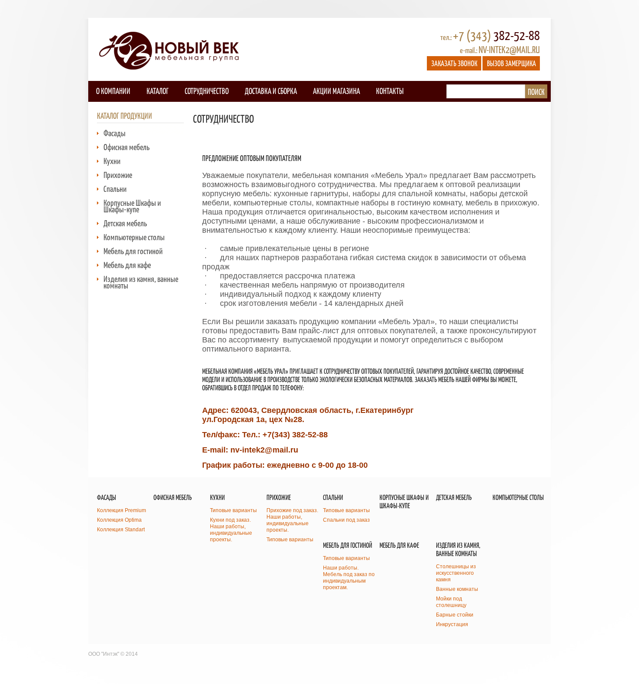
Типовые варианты (233, 510)
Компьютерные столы (134, 237)
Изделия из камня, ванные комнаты (140, 281)
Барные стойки (454, 615)
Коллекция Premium (121, 510)
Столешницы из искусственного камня (456, 573)
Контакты (389, 91)
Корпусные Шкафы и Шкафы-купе (132, 205)
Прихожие (117, 174)
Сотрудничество (207, 91)
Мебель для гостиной (133, 251)
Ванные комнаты (457, 589)
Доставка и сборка (271, 91)
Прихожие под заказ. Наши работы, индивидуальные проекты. (292, 520)
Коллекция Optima (119, 520)
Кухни (111, 161)
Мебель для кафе (127, 265)
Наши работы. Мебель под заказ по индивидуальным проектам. (349, 577)
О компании (113, 91)
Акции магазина (336, 91)
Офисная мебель (126, 147)
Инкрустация (452, 624)
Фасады (114, 133)
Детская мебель (125, 223)
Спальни (114, 188)
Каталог (157, 91)
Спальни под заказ (346, 520)
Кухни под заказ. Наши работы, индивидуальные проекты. (231, 530)
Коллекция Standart (121, 529)
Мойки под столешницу (451, 602)
